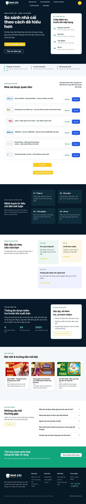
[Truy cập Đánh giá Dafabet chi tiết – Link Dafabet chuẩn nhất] (76, 155)
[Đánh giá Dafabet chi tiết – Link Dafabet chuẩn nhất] (10, 154)
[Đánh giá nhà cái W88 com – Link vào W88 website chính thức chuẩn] (10, 110)
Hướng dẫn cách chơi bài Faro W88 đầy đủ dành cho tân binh (42, 380)
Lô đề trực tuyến (34, 5)
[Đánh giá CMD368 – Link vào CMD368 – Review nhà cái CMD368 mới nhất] (67, 133)
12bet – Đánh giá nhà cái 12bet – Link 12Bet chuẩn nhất (33, 121)
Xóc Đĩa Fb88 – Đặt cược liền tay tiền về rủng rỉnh (69, 380)
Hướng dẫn (46, 5)
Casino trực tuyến (59, 2)
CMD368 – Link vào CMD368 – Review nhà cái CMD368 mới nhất (36, 132)
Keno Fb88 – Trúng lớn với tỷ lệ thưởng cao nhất (16, 380)
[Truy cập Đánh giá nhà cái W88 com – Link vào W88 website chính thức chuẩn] (76, 110)
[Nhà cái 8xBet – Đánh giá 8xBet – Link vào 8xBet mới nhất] (10, 99)
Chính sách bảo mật (62, 483)
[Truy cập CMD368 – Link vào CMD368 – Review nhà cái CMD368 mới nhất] (76, 133)
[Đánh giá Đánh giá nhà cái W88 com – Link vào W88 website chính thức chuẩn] (67, 110)
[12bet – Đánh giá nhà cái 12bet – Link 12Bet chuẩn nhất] (10, 121)
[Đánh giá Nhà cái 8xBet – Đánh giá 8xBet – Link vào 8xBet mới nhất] (67, 99)
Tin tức (46, 482)
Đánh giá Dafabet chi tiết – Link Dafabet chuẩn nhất (32, 154)
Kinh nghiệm (48, 479)
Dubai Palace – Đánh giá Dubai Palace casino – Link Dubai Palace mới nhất (27, 143)
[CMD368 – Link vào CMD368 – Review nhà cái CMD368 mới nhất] (10, 132)
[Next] (81, 378)
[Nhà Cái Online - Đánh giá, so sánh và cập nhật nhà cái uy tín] (13, 3)
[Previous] (5, 378)
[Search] (80, 3)
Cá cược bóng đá (45, 2)
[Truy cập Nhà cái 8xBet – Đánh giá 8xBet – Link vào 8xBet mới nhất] (76, 99)
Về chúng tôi (61, 477)
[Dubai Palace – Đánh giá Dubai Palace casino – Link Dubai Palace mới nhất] (10, 143)
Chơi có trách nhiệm (74, 478)
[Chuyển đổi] (79, 409)
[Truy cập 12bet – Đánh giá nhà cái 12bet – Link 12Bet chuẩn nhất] (76, 122)
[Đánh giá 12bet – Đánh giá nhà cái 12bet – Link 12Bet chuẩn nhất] (67, 122)
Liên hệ (59, 479)
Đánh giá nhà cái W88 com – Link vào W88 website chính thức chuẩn (38, 109)
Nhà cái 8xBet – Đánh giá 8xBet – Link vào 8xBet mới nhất (34, 98)
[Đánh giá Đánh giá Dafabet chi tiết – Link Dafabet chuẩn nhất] (67, 155)
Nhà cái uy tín (32, 2)
